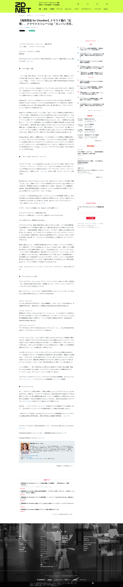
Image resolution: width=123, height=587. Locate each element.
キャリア (43, 561)
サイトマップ (83, 579)
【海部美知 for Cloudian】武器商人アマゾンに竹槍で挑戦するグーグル (39, 509)
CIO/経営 (52, 9)
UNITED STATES (87, 544)
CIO (41, 538)
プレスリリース (22, 546)
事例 (20, 538)
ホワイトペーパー (23, 542)
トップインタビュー (23, 540)
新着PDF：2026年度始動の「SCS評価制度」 (49, 4)
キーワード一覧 (22, 551)
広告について (68, 579)
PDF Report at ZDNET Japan (47, 566)
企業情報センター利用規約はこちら (64, 465)
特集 (40, 9)
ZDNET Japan (22, 15)
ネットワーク (44, 551)
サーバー (43, 547)
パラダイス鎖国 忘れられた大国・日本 (33, 458)
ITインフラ (59, 9)
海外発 (45, 9)
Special (106, 9)
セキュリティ (68, 9)
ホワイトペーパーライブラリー (95, 110)
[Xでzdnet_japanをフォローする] (61, 531)
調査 (42, 564)
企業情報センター (30, 15)
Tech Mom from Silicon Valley (31, 455)
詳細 (53, 585)
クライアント (44, 542)
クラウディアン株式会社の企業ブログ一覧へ (62, 514)
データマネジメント (86, 9)
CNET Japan (91, 227)
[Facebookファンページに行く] (57, 531)
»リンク (30, 61)
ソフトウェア (97, 9)
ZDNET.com (86, 540)
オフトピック (44, 562)
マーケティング (44, 557)
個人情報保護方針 (41, 579)
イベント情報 (22, 547)
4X (62, 536)
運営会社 (75, 579)
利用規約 (50, 579)
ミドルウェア (44, 553)
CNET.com (86, 538)
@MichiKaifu (29, 457)
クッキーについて (58, 579)
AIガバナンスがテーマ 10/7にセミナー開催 (49, 2)
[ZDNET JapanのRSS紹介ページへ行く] (65, 531)
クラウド (76, 9)
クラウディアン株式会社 (40, 15)
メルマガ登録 (91, 218)
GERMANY (86, 548)
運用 (42, 555)
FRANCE (85, 546)
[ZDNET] (26, 6)
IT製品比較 (21, 549)
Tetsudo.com (65, 542)
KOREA (85, 550)
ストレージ (43, 549)
